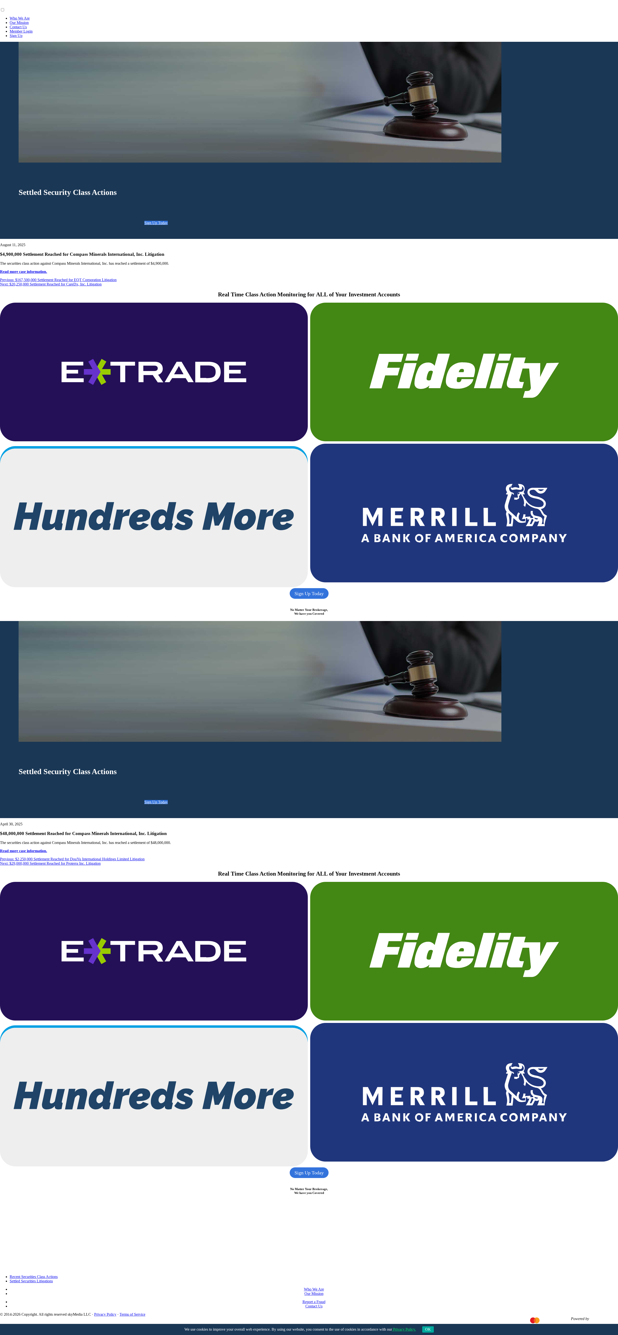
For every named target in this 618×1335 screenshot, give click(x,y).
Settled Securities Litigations (31, 1281)
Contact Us (18, 27)
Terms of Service (132, 1314)
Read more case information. (23, 272)
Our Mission (19, 23)
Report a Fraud (313, 1302)
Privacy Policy (105, 1314)
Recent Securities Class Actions (34, 1277)
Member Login (21, 31)
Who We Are (20, 18)
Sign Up (16, 36)
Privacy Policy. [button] (404, 1329)
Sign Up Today (156, 223)
